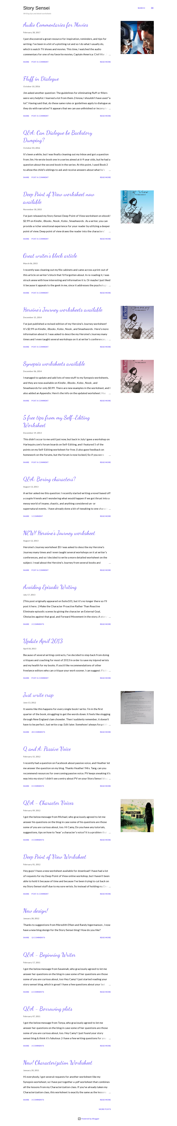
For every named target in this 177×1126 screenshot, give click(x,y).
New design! (35, 910)
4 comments (37, 786)
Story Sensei (36, 8)
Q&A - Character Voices (48, 802)
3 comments (37, 840)
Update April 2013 (43, 641)
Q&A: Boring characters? (49, 479)
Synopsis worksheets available (54, 363)
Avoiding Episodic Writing (50, 587)
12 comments (38, 937)
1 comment (37, 516)
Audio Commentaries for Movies (55, 24)
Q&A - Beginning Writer (49, 954)
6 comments (37, 992)
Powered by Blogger (90, 1118)
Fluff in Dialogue (41, 78)
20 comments (38, 732)
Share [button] (26, 62)
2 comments (37, 624)
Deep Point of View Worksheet (54, 856)
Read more (105, 62)
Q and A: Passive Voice (47, 748)
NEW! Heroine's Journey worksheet (59, 533)
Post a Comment (40, 62)
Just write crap (38, 694)
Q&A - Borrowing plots (47, 1008)
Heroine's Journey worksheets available (62, 309)
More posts (105, 1109)
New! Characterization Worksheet (57, 1062)
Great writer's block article (50, 255)
